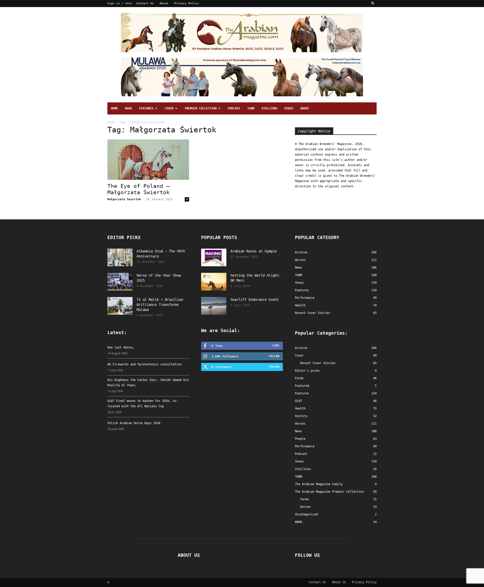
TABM (250, 108)
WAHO (298, 522)
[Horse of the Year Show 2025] (120, 281)
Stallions (269, 108)
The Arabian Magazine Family (319, 484)
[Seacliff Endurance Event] (213, 306)
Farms (299, 378)
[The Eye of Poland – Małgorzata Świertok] (148, 159)
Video (288, 108)
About (164, 3)
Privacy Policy (186, 3)
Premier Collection (201, 108)
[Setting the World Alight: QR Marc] (213, 281)
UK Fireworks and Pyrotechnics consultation (144, 364)
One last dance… (120, 347)
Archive (301, 348)
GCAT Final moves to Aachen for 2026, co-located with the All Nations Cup (142, 403)
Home (114, 108)
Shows (299, 461)
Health (300, 408)
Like (275, 345)
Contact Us (145, 3)
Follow (274, 356)
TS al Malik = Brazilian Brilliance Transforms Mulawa (160, 305)
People (300, 439)
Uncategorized (306, 514)
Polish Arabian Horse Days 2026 (133, 423)
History (301, 416)
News (128, 108)
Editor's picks (307, 370)
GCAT (298, 401)
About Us (339, 582)
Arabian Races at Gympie (253, 251)
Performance (304, 446)
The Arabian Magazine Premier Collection (329, 491)
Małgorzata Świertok (124, 199)
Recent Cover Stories (318, 363)
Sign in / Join (119, 3)
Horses (300, 423)
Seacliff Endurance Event (254, 300)
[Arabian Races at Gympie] (213, 257)
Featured (302, 386)
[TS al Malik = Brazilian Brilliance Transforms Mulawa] (120, 306)
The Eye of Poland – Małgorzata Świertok (138, 189)
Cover (169, 108)
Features (146, 108)
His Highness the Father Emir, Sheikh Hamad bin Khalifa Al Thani (148, 382)
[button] (373, 3)
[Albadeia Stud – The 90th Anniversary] (120, 257)
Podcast (234, 108)
